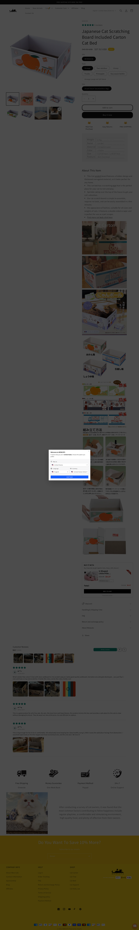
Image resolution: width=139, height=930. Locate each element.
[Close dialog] (89, 451)
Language (56, 468)
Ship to (55, 461)
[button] (69, 465)
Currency (74, 468)
